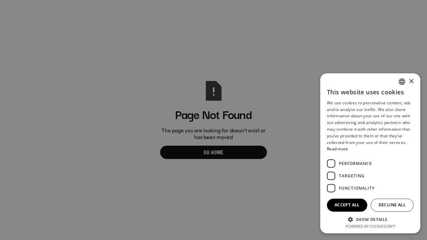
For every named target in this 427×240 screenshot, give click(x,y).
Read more (337, 149)
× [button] (411, 81)
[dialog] (213, 120)
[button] (370, 219)
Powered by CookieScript (370, 226)
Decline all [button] (392, 205)
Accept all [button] (347, 205)
